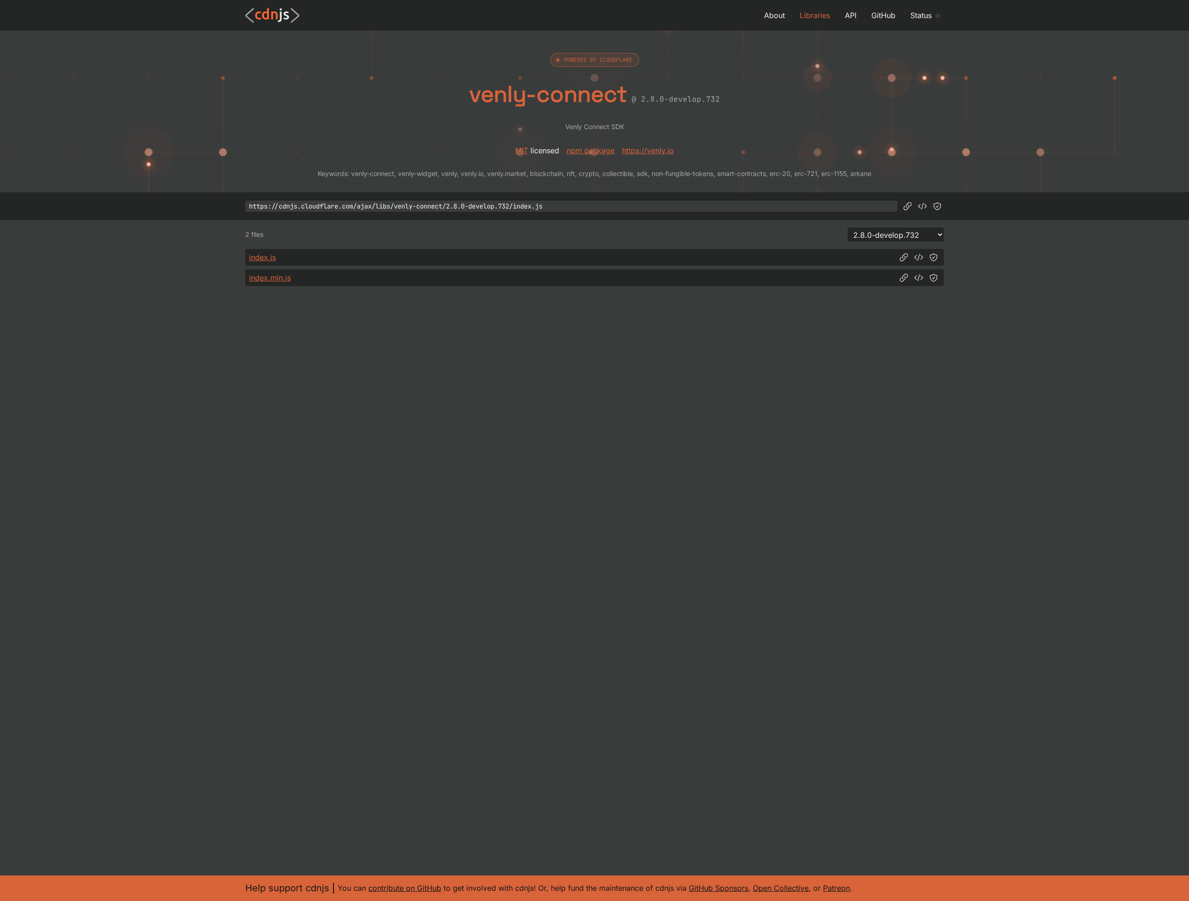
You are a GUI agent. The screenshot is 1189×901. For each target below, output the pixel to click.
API (850, 15)
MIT (521, 150)
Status (921, 15)
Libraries (815, 15)
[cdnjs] (272, 15)
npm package (590, 150)
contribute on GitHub (404, 888)
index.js (262, 257)
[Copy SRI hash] (937, 206)
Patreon (836, 888)
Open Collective (781, 888)
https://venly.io (648, 150)
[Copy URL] (907, 206)
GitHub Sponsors (718, 888)
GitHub (883, 15)
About (774, 15)
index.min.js (270, 278)
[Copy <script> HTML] (922, 206)
